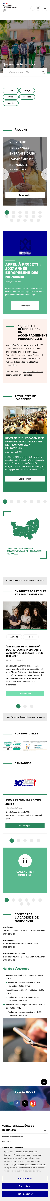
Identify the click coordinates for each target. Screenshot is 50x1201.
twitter (25, 1103)
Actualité (10, 103)
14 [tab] (18, 220)
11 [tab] (33, 216)
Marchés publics (9, 1141)
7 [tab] (6, 216)
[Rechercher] (32, 8)
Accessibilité (38, 8)
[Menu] (44, 8)
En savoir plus (25, 305)
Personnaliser (25, 1178)
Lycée (10, 96)
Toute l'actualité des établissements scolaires (25, 717)
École (11, 90)
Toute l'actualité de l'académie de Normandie (25, 580)
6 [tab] (40, 212)
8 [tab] (13, 216)
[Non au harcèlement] (12, 750)
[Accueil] (10, 7)
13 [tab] (11, 220)
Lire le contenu (25, 479)
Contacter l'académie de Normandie (18, 1127)
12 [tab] (40, 216)
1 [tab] (7, 212)
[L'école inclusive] (34, 750)
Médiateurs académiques (12, 1136)
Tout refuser (25, 1186)
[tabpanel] (25, 171)
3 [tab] (20, 212)
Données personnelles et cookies (31, 1164)
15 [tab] (25, 220)
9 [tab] (20, 216)
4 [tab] (26, 212)
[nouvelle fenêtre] (25, 870)
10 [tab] (26, 216)
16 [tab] (31, 220)
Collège (27, 90)
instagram (33, 1103)
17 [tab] (38, 220)
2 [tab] (13, 212)
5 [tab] (33, 212)
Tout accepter (25, 1193)
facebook (17, 1103)
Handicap (27, 96)
